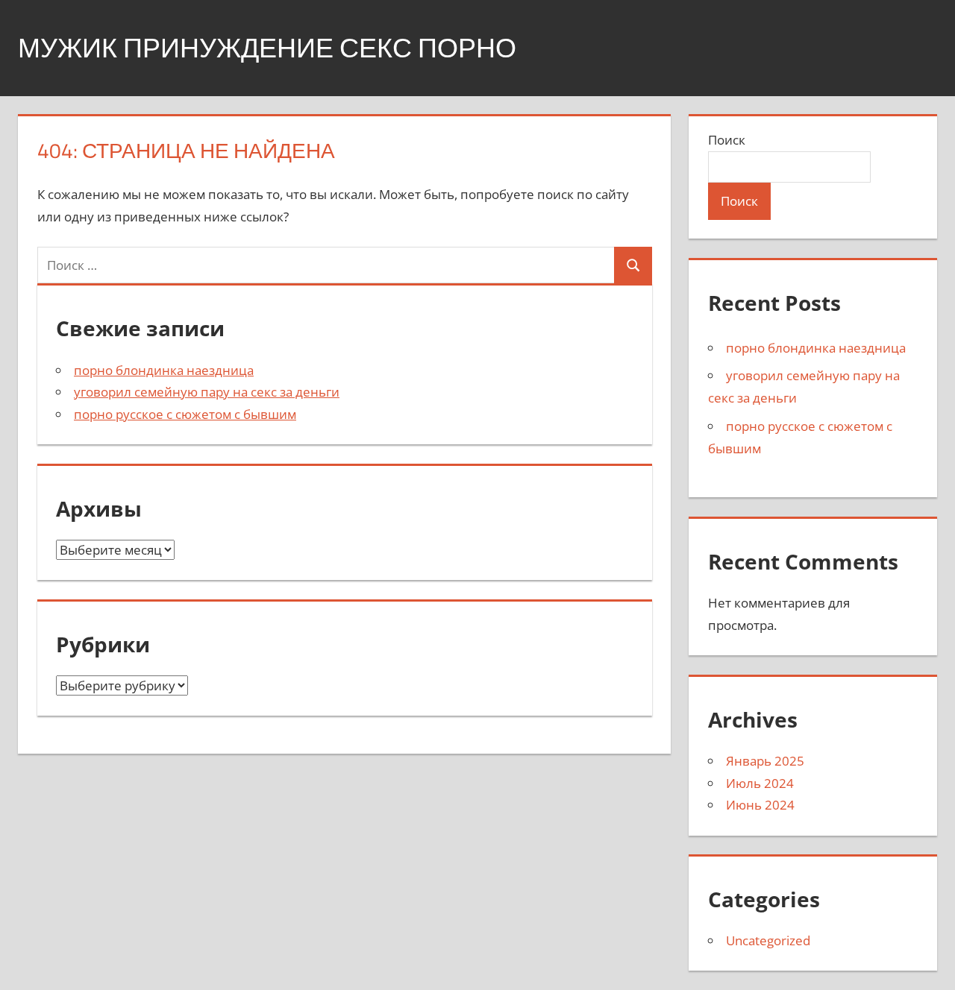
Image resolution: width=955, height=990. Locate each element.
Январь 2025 (765, 760)
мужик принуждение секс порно (267, 47)
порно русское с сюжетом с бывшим (185, 414)
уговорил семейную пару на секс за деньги (206, 391)
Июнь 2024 (760, 804)
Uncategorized (768, 940)
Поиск (726, 139)
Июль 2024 (760, 783)
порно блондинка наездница (164, 370)
